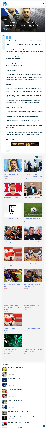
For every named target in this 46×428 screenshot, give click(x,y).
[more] (3, 48)
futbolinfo (8, 28)
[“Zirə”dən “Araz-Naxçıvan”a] (13, 189)
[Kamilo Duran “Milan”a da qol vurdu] (4, 402)
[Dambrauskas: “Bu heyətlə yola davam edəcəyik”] (33, 233)
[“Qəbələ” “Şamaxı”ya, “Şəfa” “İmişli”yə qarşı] (13, 319)
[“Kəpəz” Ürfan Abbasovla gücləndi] (13, 165)
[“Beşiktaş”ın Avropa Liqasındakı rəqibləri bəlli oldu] (33, 340)
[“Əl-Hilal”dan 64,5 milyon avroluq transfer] (4, 407)
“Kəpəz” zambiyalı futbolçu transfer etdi (16, 384)
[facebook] (3, 35)
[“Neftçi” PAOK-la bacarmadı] (4, 380)
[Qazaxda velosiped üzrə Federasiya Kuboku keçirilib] (4, 424)
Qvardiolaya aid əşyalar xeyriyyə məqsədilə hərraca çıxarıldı (21, 416)
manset (7, 150)
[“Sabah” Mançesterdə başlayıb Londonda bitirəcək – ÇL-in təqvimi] (13, 296)
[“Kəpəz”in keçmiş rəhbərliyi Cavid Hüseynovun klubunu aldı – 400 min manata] (33, 165)
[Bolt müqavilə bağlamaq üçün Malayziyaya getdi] (33, 275)
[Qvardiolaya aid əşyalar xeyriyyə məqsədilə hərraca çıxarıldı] (4, 418)
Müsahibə (5, 19)
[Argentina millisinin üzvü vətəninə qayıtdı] (4, 374)
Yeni (36, 156)
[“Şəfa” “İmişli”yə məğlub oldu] (33, 254)
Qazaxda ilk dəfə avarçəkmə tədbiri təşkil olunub (18, 411)
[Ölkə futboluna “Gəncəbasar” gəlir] (33, 210)
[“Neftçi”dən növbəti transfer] (33, 319)
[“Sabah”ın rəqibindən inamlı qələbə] (4, 369)
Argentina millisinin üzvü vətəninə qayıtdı (17, 373)
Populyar (40, 156)
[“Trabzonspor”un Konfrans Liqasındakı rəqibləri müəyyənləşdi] (13, 340)
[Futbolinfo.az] (4, 3)
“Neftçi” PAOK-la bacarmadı (14, 378)
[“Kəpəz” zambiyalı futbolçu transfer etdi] (4, 385)
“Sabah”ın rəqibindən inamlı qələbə (15, 367)
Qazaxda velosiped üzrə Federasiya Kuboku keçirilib (19, 422)
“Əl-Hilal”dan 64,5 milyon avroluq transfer (17, 405)
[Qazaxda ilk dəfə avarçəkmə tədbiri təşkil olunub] (4, 413)
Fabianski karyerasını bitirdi (14, 394)
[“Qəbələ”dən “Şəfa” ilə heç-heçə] (4, 391)
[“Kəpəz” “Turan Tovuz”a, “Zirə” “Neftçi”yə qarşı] (13, 254)
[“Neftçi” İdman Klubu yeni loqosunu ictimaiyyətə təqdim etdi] (13, 210)
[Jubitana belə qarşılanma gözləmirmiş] (33, 296)
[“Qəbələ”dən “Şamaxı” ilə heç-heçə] (13, 275)
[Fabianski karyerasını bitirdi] (4, 396)
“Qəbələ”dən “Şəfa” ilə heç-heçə (15, 389)
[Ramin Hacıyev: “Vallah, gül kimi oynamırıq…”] (13, 233)
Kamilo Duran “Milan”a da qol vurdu (15, 400)
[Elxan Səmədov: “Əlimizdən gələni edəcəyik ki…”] (33, 189)
